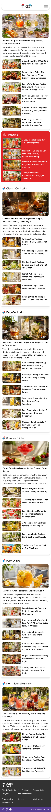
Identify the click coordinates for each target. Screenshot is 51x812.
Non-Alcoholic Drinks (19, 683)
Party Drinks (13, 560)
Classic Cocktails (16, 188)
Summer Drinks (15, 437)
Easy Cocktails (15, 312)
